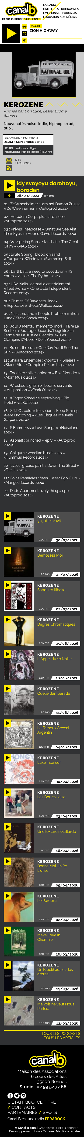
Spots (50, 1112)
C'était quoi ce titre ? (33, 1102)
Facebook (23, 163)
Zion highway (44, 30)
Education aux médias (60, 17)
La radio (49, 5)
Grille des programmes (61, 9)
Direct (35, 25)
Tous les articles (62, 1038)
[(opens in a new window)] (10, 1096)
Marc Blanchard (67, 1128)
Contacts (24, 1107)
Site (18, 159)
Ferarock (55, 1119)
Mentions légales (68, 1131)
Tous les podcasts (61, 1033)
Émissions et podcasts (60, 13)
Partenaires (22, 1112)
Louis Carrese (44, 1131)
